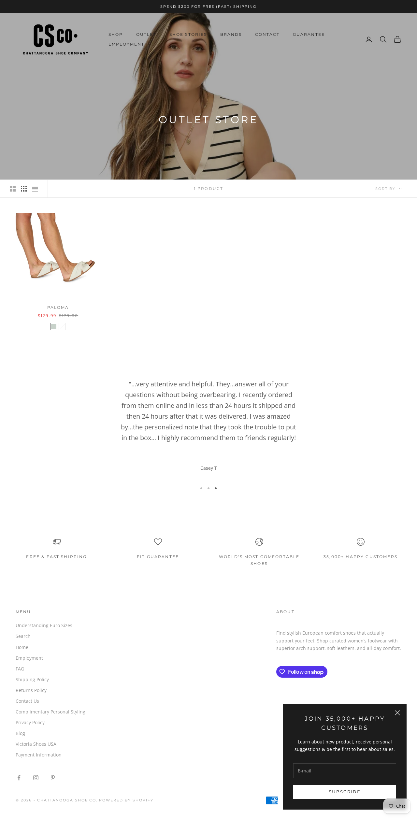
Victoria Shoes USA (36, 744)
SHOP (115, 34)
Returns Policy (31, 690)
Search (23, 636)
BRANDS (231, 34)
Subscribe (345, 791)
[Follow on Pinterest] (53, 777)
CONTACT (267, 34)
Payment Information (39, 755)
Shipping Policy (32, 679)
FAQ (20, 669)
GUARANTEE (309, 34)
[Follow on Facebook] (19, 777)
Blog (20, 733)
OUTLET (146, 34)
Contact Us (27, 701)
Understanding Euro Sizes (44, 625)
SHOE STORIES (188, 34)
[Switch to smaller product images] (24, 188)
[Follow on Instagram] (36, 777)
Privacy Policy (30, 722)
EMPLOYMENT (126, 44)
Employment (29, 658)
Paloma (58, 307)
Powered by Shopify (126, 800)
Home (22, 647)
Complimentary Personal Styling (50, 712)
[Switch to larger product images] (13, 188)
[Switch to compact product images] (35, 188)
